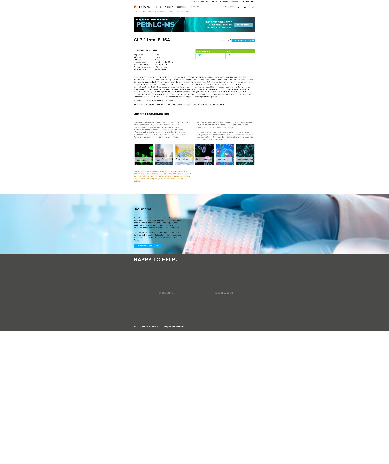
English (200, 55)
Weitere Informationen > (147, 246)
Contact (214, 1)
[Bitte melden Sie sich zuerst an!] (135, 50)
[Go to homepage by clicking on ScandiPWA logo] (142, 7)
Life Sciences (224, 1)
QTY (222, 40)
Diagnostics (235, 1)
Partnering (245, 1)
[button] (157, 7)
